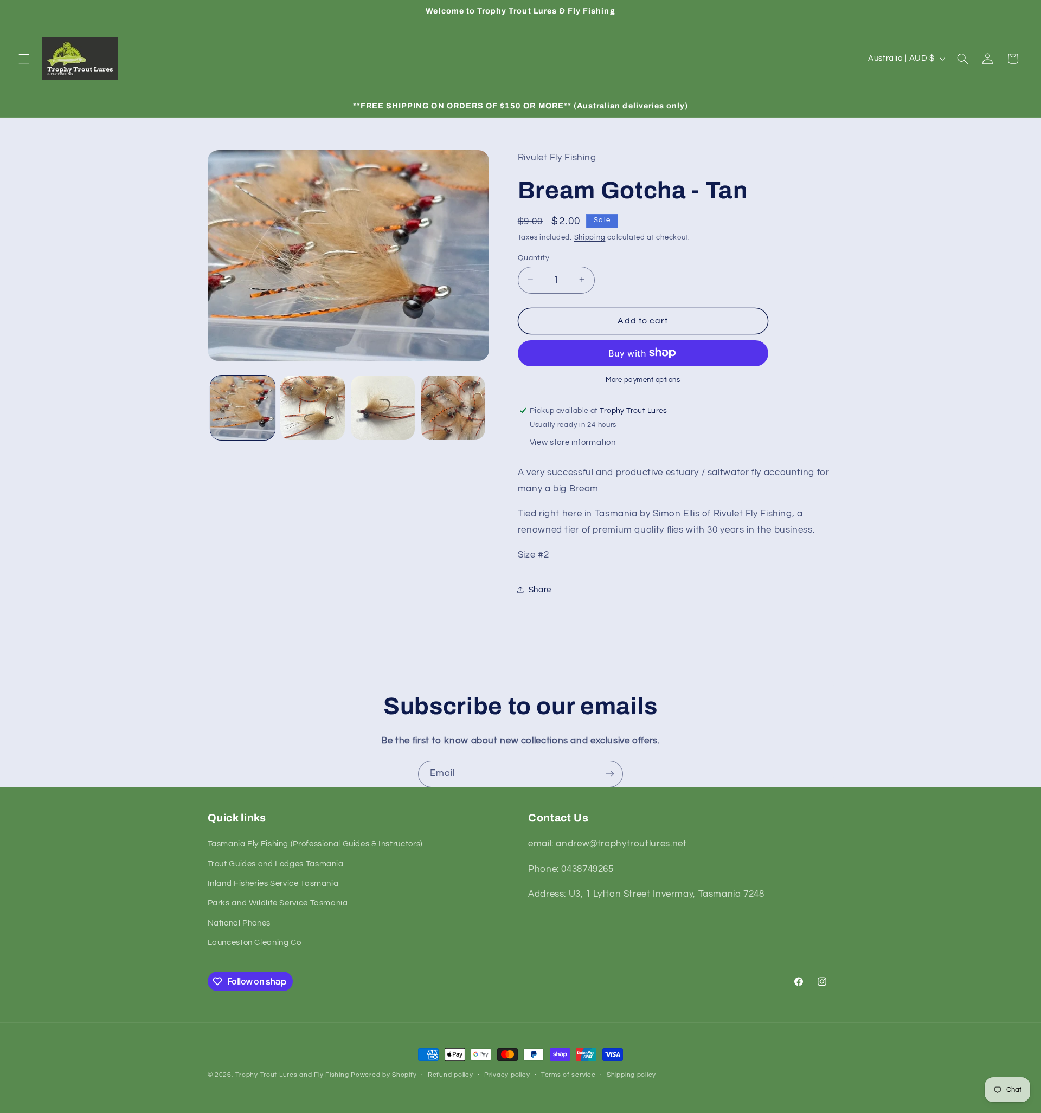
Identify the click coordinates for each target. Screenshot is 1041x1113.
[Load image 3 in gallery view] (383, 408)
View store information (573, 442)
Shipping (590, 237)
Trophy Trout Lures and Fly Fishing (292, 1075)
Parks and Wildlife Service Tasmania (278, 903)
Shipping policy (631, 1075)
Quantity (533, 257)
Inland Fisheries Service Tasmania (273, 883)
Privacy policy (507, 1075)
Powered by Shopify (383, 1075)
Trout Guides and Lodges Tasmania (276, 864)
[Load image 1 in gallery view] (242, 408)
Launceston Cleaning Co (254, 943)
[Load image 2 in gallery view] (312, 408)
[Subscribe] (609, 774)
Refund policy (450, 1075)
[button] (23, 58)
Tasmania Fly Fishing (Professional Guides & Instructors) (315, 844)
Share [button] (540, 590)
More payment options (643, 379)
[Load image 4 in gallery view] (453, 408)
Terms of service (568, 1075)
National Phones (239, 923)
